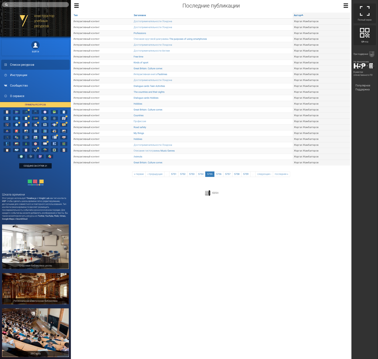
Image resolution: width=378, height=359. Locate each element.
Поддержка (362, 89)
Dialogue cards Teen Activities (149, 86)
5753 (191, 174)
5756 (218, 174)
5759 (246, 174)
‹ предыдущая (154, 174)
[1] (26, 112)
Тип (76, 15)
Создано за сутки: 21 (35, 166)
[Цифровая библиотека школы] (35, 246)
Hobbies (138, 103)
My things (139, 133)
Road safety (140, 127)
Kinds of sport (141, 62)
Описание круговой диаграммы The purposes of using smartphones (170, 39)
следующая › (264, 174)
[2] (26, 118)
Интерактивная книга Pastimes (150, 74)
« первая (139, 174)
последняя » (281, 174)
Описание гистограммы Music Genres (154, 150)
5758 (236, 174)
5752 (182, 174)
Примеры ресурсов (35, 105)
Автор (297, 15)
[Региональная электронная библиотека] (35, 288)
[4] (45, 143)
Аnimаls (138, 156)
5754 (200, 174)
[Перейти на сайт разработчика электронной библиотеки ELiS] (207, 193)
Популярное (362, 85)
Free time (138, 56)
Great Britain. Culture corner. (148, 68)
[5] (26, 124)
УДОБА (215, 193)
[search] (35, 4)
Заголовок (140, 15)
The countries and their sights (149, 92)
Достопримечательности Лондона (153, 21)
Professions (140, 33)
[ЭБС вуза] (35, 332)
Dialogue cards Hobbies (146, 97)
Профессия (140, 121)
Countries (139, 115)
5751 (173, 174)
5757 (227, 174)
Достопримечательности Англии (152, 50)
